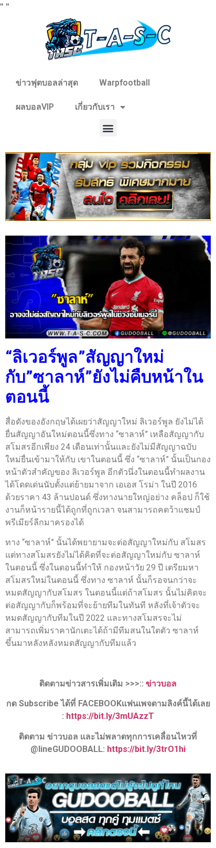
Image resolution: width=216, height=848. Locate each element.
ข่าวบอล (161, 683)
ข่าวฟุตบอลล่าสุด (47, 83)
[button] (108, 127)
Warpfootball (124, 83)
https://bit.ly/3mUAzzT (110, 716)
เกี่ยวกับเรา (95, 107)
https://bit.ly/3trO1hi (146, 749)
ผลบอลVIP (35, 107)
